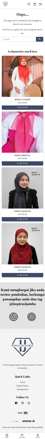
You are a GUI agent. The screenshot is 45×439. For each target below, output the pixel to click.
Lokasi (22, 382)
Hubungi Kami (22, 389)
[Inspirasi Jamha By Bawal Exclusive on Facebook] (16, 404)
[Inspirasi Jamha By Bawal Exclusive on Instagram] (22, 404)
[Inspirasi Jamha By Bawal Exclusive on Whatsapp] (29, 404)
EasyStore (23, 368)
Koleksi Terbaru (23, 386)
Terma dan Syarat (8, 427)
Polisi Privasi (21, 427)
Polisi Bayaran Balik (35, 427)
